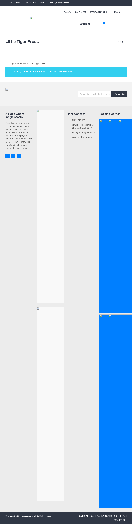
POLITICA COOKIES (104, 516)
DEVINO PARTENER (86, 516)
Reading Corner (27, 516)
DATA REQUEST (120, 520)
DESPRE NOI (80, 12)
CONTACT (85, 24)
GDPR (116, 516)
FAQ (123, 516)
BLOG (117, 12)
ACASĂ (67, 12)
